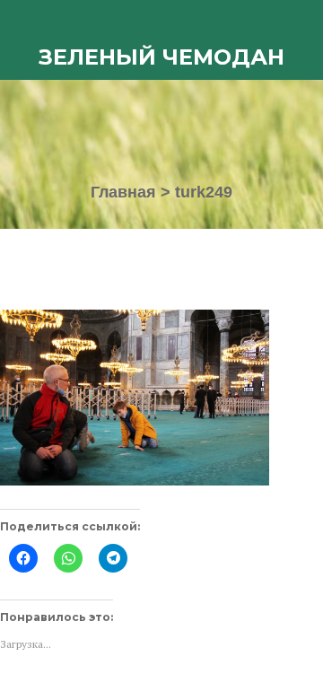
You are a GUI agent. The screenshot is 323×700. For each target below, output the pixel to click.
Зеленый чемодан (161, 57)
